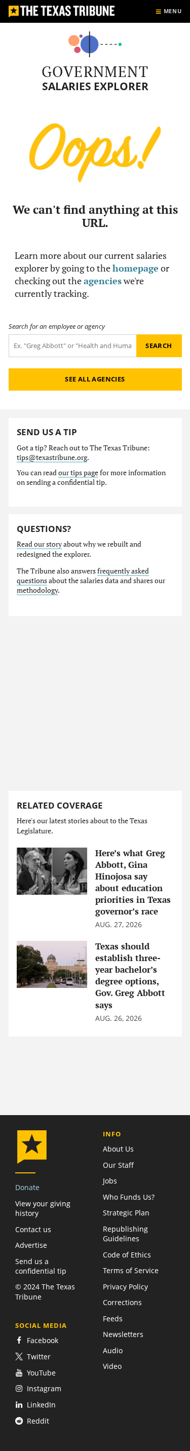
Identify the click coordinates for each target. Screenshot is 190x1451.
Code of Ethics (127, 1254)
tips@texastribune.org (52, 457)
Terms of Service (131, 1270)
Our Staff (118, 1165)
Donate (27, 1187)
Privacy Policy (125, 1286)
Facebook (42, 1340)
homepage (135, 268)
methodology (37, 590)
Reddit (38, 1421)
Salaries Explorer (95, 86)
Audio (113, 1350)
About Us (118, 1149)
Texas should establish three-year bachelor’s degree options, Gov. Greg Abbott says (130, 975)
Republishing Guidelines (125, 1233)
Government (95, 71)
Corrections (122, 1302)
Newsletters (123, 1334)
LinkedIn (41, 1404)
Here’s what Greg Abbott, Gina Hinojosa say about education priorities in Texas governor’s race (133, 882)
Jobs (110, 1181)
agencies (103, 281)
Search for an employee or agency (57, 326)
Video (112, 1366)
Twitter (39, 1356)
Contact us (33, 1229)
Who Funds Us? (129, 1197)
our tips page (78, 472)
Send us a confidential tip (40, 1266)
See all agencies (95, 379)
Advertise (31, 1245)
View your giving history (42, 1208)
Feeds (113, 1318)
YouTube (41, 1373)
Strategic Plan (126, 1212)
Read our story (39, 544)
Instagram (44, 1388)
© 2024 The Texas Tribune (45, 1291)
